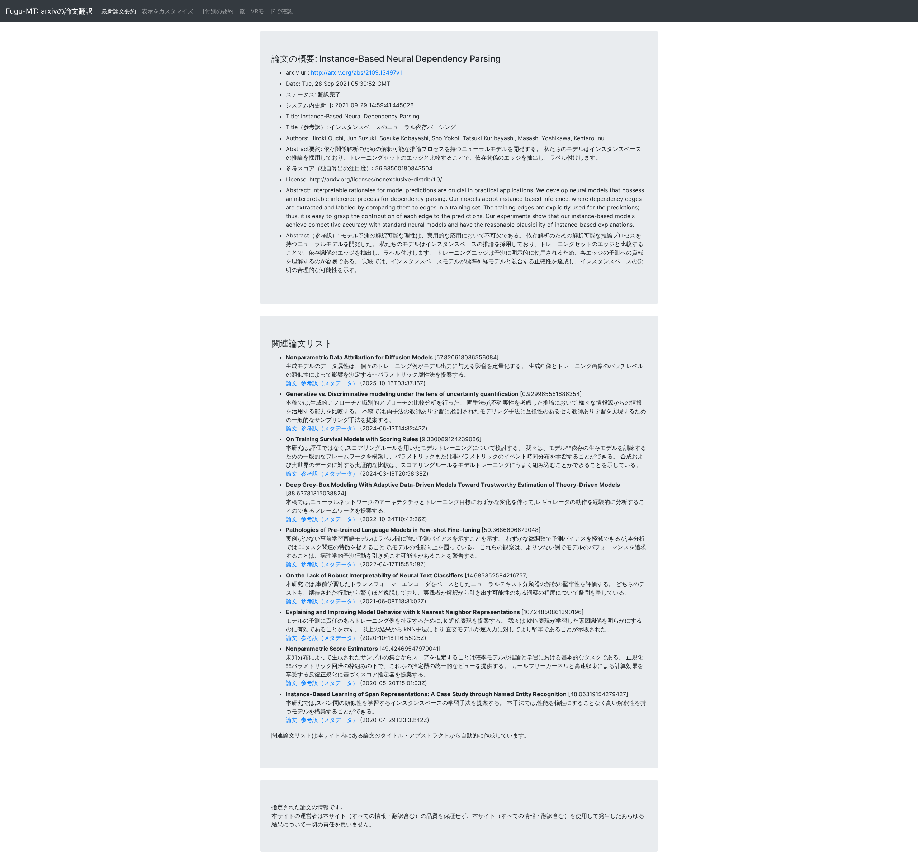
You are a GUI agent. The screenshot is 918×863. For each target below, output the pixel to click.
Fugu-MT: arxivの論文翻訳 (49, 11)
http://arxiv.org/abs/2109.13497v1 (356, 72)
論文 (291, 383)
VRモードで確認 (272, 11)
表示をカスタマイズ (167, 11)
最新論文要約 (118, 11)
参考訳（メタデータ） (329, 383)
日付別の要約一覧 (222, 11)
